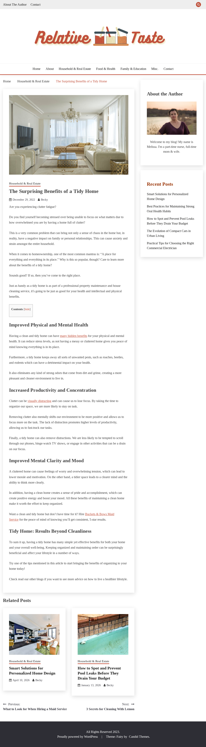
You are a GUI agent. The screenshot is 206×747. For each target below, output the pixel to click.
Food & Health (105, 68)
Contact (35, 4)
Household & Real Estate (75, 68)
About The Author (15, 4)
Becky (44, 199)
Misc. (154, 68)
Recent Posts (160, 184)
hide (27, 309)
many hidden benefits (73, 336)
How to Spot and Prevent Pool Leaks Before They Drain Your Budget (99, 673)
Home (36, 68)
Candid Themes (139, 736)
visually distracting (39, 401)
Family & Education (133, 68)
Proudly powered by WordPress (78, 736)
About (50, 68)
